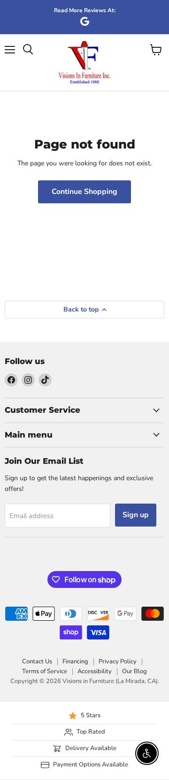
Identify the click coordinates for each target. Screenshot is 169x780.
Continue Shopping (84, 191)
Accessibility (94, 671)
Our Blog (134, 671)
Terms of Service (44, 671)
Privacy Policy (118, 661)
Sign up (136, 515)
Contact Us (37, 661)
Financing (75, 661)
